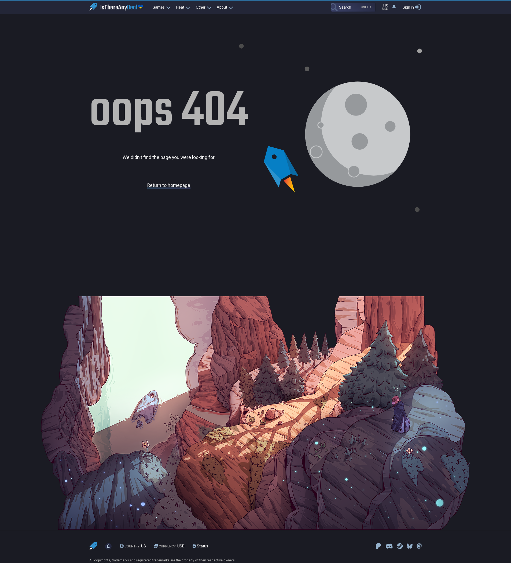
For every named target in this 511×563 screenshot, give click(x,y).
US (135, 546)
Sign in (408, 7)
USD (172, 546)
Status (202, 546)
